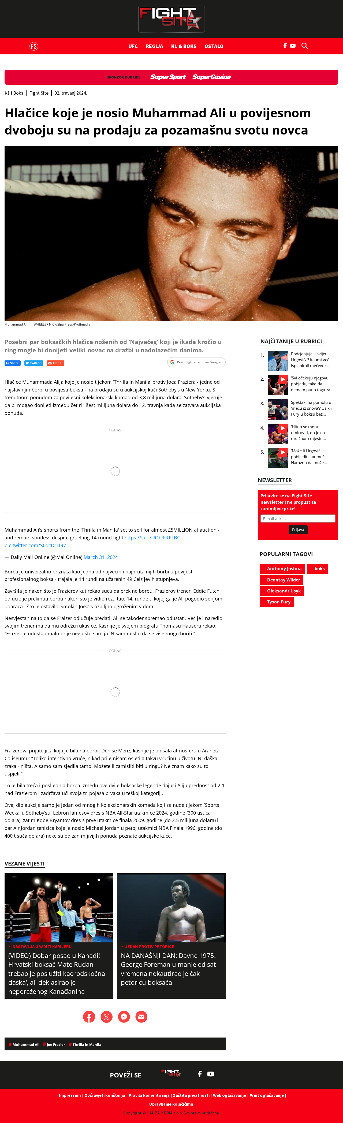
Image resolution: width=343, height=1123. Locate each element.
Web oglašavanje (229, 1095)
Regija (154, 46)
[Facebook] (285, 45)
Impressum (70, 1095)
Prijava (298, 529)
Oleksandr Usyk (283, 591)
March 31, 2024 (101, 557)
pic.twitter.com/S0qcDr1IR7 (35, 545)
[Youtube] (294, 45)
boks (319, 569)
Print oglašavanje (266, 1095)
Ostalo (213, 46)
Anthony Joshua (284, 569)
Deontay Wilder (283, 580)
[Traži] (303, 45)
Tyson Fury (278, 602)
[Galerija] (171, 233)
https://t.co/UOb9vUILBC (152, 537)
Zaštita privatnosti (191, 1095)
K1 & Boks (183, 46)
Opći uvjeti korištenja (104, 1095)
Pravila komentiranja (149, 1095)
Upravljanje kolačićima (171, 1104)
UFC (133, 46)
